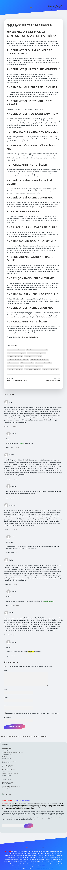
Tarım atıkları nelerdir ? (7, 748)
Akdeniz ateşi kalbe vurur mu (15, 356)
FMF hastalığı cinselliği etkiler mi (34, 366)
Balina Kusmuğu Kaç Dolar (29, 337)
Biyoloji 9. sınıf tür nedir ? (8, 757)
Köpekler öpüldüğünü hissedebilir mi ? (11, 786)
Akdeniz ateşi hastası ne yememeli (36, 353)
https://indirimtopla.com (8, 736)
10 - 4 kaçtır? (8, 717)
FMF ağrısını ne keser (13, 362)
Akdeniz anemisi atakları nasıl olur (16, 349)
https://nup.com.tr (35, 736)
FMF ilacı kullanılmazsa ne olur (50, 369)
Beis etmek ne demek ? (7, 765)
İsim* (5, 689)
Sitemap (43, 736)
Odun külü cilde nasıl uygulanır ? (10, 773)
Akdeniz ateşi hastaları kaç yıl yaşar (16, 353)
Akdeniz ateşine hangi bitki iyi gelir (39, 359)
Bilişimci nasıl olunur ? (7, 782)
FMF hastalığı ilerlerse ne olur (15, 369)
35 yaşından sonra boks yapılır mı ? (10, 761)
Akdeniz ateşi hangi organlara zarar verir (37, 349)
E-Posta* (6, 697)
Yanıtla (14, 426)
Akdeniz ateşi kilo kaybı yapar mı (33, 356)
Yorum (5, 670)
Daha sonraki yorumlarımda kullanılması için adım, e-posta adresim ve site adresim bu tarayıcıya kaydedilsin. (32, 713)
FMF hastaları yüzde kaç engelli (15, 366)
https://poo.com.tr (22, 736)
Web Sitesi (6, 705)
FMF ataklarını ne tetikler (27, 362)
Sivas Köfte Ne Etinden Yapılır (17, 380)
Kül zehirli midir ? (6, 778)
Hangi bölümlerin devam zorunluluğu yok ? (12, 752)
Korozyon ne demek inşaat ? (9, 769)
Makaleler (14, 345)
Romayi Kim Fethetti (53, 380)
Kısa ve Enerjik (55, 6)
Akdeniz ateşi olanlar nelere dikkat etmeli (18, 359)
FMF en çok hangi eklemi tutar (43, 362)
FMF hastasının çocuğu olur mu (32, 369)
